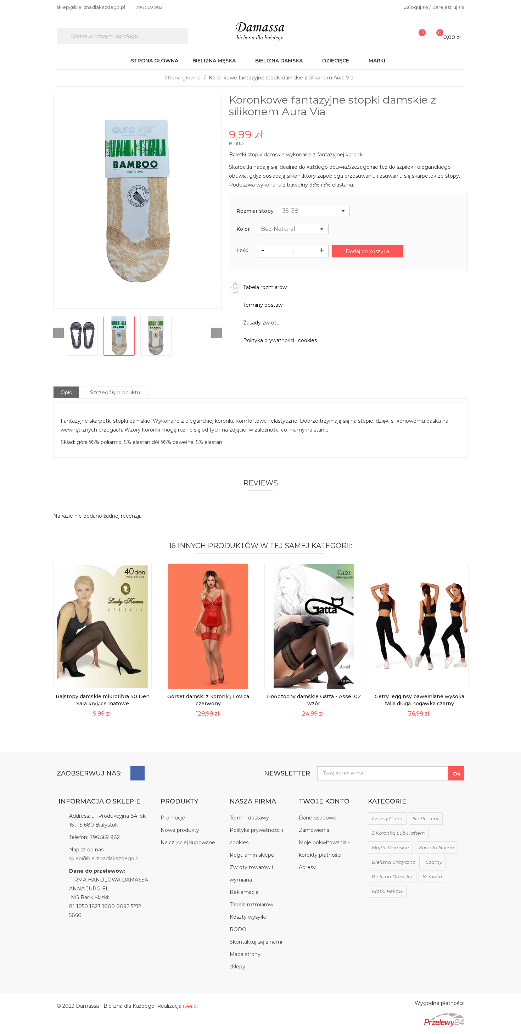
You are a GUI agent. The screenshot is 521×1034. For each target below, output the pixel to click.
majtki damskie (390, 847)
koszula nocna (436, 847)
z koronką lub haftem (398, 833)
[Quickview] (141, 631)
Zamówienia (314, 830)
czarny (434, 862)
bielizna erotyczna (394, 862)
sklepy (237, 966)
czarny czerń (387, 818)
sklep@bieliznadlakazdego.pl (104, 858)
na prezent (426, 818)
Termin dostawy (249, 818)
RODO (238, 929)
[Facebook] (137, 773)
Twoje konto (324, 801)
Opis (66, 392)
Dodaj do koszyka (367, 251)
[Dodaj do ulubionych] (141, 663)
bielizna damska (392, 876)
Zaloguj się (416, 7)
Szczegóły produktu (115, 392)
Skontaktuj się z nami (256, 942)
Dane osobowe (317, 818)
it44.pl (190, 1006)
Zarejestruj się (448, 7)
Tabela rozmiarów (251, 904)
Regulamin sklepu (252, 855)
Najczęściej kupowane (188, 842)
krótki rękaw (387, 891)
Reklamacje (244, 892)
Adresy (307, 867)
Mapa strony (245, 954)
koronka (432, 876)
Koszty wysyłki (248, 917)
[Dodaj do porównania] (141, 679)
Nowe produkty (180, 830)
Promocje (173, 818)
